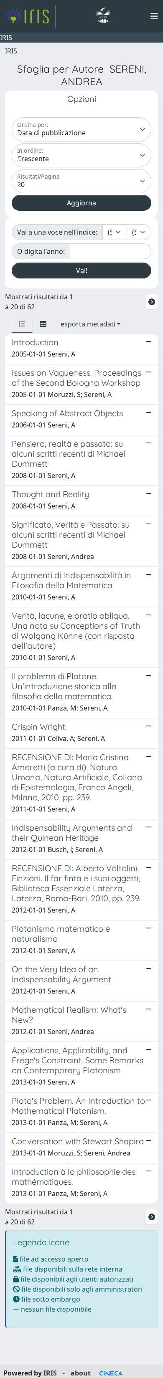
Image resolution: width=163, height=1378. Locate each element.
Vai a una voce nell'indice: (57, 232)
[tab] (22, 324)
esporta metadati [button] (88, 324)
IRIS (11, 51)
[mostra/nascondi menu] (154, 16)
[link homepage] (30, 16)
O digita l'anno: (41, 251)
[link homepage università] (103, 16)
